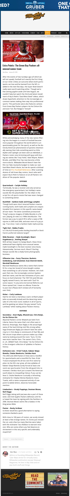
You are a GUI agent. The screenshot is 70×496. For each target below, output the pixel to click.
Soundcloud (50, 36)
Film (38, 33)
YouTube (43, 36)
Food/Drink (25, 33)
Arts (42, 33)
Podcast (54, 33)
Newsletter (64, 36)
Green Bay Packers (16, 439)
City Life (17, 33)
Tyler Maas (5, 72)
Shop (59, 33)
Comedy (32, 33)
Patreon (57, 36)
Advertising (64, 493)
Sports (47, 33)
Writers (58, 493)
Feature (6, 439)
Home (6, 33)
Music (11, 33)
